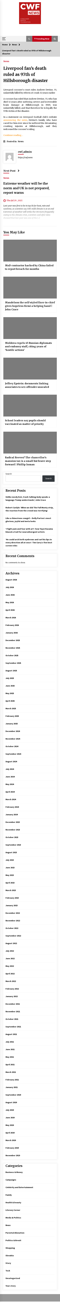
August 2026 (11, 579)
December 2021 (13, 1004)
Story (8, 1263)
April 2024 (10, 791)
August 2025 (11, 670)
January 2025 (12, 723)
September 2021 (13, 1026)
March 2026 (11, 617)
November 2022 (13, 920)
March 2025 (11, 708)
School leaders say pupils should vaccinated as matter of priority (25, 422)
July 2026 (10, 587)
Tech (8, 1270)
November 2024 (13, 738)
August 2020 (11, 1102)
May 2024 (10, 784)
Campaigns (11, 1179)
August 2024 (11, 761)
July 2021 (10, 1041)
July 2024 (10, 769)
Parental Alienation (15, 1232)
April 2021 (10, 1064)
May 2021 (10, 1057)
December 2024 (13, 731)
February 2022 (12, 988)
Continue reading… (13, 135)
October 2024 (12, 746)
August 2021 (11, 1034)
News (6, 61)
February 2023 (12, 898)
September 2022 (13, 935)
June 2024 (10, 776)
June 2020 (10, 1117)
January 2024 (12, 814)
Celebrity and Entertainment (19, 1187)
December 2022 (13, 913)
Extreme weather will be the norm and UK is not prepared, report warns (26, 188)
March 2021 (11, 1072)
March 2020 (11, 1140)
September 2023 (13, 845)
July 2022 (10, 951)
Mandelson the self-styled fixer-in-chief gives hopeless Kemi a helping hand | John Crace (30, 306)
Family (9, 1195)
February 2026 (12, 625)
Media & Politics (13, 1217)
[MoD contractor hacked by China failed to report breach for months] (30, 251)
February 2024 (12, 807)
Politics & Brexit (13, 1240)
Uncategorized (13, 1278)
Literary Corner (13, 1210)
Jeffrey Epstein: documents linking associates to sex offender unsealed (27, 385)
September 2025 (13, 663)
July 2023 (10, 860)
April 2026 (10, 610)
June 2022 (10, 958)
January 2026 (12, 632)
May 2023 (10, 875)
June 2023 (10, 867)
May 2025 (10, 693)
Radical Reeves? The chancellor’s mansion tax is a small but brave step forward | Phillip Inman (28, 461)
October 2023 (12, 837)
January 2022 (12, 996)
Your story (11, 1285)
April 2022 (10, 973)
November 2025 (13, 648)
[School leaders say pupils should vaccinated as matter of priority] (30, 406)
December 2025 (13, 640)
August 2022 (11, 943)
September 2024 (13, 754)
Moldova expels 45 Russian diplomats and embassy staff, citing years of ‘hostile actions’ (28, 346)
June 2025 (10, 685)
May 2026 (10, 602)
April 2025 (10, 701)
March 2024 (11, 799)
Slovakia (10, 1255)
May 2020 (10, 1125)
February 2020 (12, 1148)
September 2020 (13, 1095)
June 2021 (10, 1049)
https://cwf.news (25, 157)
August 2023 (11, 852)
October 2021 (12, 1019)
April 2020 (10, 1132)
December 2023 (13, 822)
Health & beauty (13, 1202)
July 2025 (10, 678)
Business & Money (14, 1172)
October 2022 (12, 928)
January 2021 (12, 1087)
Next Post (9, 170)
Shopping (10, 1248)
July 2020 (10, 1110)
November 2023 (13, 829)
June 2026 (10, 595)
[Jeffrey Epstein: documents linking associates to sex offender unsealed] (30, 369)
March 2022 (11, 981)
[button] (29, 39)
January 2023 (12, 905)
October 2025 (12, 655)
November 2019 (13, 1155)
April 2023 (10, 882)
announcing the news (15, 120)
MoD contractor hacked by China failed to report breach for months (29, 267)
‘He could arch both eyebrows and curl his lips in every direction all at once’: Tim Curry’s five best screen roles (29, 542)
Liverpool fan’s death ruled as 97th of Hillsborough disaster (25, 74)
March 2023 (11, 890)
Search (9, 473)
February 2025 (12, 716)
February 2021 (12, 1079)
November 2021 (13, 1011)
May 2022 (10, 966)
